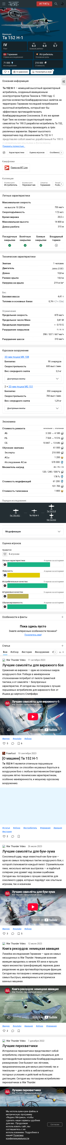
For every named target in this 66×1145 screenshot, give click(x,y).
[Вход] (62, 4)
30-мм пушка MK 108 (17, 356)
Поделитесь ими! (33, 635)
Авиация (58, 828)
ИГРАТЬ (44, 3)
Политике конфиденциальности (17, 1137)
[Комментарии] (12, 743)
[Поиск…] (56, 4)
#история (7, 831)
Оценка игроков (37, 152)
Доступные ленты (16, 379)
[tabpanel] (33, 385)
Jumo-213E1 (58, 268)
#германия (45, 828)
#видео (6, 738)
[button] (63, 81)
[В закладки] (18, 836)
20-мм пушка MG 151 (21, 386)
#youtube (17, 738)
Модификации (13, 531)
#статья (6, 828)
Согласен (54, 1124)
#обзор (28, 738)
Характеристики (16, 152)
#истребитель (30, 828)
